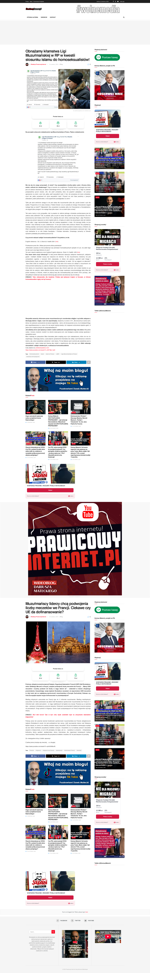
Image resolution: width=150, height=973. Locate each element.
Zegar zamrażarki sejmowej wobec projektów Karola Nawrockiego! (34, 418)
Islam (42, 354)
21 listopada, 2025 (76, 426)
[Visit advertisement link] (98, 9)
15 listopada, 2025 (31, 457)
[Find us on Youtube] (117, 1)
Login (123, 1)
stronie (46, 951)
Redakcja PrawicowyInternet (38, 64)
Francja (32, 750)
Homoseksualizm (34, 354)
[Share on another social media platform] (89, 362)
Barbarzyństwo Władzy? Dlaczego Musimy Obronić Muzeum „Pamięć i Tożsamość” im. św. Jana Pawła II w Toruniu (79, 420)
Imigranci (38, 750)
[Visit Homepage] (34, 9)
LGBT (57, 354)
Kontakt (53, 17)
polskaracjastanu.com (42, 348)
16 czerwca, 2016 (53, 64)
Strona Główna (32, 17)
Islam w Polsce (50, 354)
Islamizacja (59, 750)
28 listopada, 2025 (53, 428)
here (86, 912)
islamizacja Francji (69, 750)
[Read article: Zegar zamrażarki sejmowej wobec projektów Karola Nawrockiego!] (35, 407)
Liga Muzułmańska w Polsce (69, 354)
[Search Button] (123, 17)
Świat (31, 1)
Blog (61, 64)
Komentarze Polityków (38, 1)
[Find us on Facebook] (113, 1)
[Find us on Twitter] (115, 1)
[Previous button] (63, 944)
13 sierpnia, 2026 (30, 422)
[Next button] (86, 944)
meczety (79, 750)
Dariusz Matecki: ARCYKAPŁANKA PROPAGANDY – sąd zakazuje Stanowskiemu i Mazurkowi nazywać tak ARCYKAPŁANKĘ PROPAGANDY (58, 421)
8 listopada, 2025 (75, 459)
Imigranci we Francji (48, 750)
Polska (27, 1)
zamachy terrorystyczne (32, 356)
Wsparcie (44, 17)
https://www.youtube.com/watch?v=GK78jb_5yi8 (40, 350)
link (57, 241)
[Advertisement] (75, 32)
